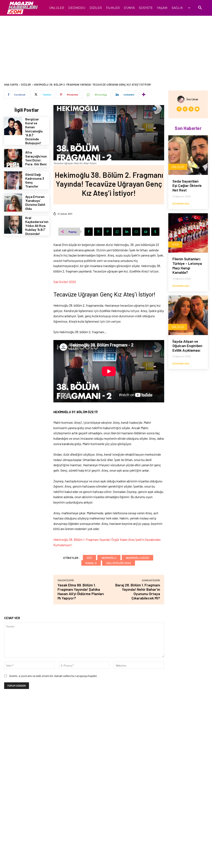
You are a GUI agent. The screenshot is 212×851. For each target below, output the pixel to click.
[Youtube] (197, 109)
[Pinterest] (108, 232)
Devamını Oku (180, 203)
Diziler (26, 84)
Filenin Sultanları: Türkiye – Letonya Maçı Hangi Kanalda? (187, 266)
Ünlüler (178, 166)
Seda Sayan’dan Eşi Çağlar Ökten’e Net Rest (187, 185)
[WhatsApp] (117, 232)
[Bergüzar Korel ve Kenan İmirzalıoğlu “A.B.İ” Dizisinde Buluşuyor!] (13, 126)
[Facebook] (88, 232)
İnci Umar (192, 99)
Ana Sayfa (11, 84)
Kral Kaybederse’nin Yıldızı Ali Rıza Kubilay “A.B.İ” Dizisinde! (36, 226)
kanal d (91, 563)
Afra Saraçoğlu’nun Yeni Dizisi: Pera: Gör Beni (36, 158)
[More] (143, 95)
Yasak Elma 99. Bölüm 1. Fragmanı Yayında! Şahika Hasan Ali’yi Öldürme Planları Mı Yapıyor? (81, 591)
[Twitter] (98, 232)
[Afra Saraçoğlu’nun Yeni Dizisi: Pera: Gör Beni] (13, 158)
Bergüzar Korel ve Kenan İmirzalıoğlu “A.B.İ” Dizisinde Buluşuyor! (34, 131)
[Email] (136, 232)
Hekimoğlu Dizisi (137, 557)
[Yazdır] (146, 232)
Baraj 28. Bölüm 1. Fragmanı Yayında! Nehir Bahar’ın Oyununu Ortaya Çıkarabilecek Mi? (137, 591)
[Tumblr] (155, 232)
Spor (175, 244)
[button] (200, 8)
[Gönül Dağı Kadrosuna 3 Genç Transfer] (13, 180)
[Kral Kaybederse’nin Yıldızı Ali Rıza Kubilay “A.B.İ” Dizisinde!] (13, 225)
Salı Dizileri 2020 (64, 282)
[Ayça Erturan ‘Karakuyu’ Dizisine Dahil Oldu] (13, 203)
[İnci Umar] (182, 99)
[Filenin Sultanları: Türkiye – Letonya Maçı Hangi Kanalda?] (188, 233)
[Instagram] (185, 109)
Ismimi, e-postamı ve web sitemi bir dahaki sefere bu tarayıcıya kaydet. (53, 676)
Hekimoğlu (108, 557)
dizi (89, 557)
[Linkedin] (127, 232)
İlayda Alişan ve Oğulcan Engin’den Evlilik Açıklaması (187, 345)
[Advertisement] (106, 47)
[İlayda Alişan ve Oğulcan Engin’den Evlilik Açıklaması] (188, 315)
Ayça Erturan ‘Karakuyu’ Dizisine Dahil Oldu (35, 203)
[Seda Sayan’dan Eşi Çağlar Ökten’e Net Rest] (188, 155)
